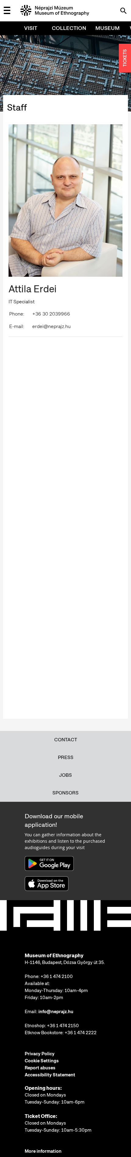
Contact (65, 739)
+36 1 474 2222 (81, 1033)
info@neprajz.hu (55, 1012)
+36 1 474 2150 (63, 1026)
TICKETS (125, 58)
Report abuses (40, 1068)
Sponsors (65, 793)
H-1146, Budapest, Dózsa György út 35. (65, 962)
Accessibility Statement (50, 1075)
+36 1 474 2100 (57, 976)
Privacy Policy (40, 1054)
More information (43, 1151)
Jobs (65, 775)
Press (65, 757)
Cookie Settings (42, 1061)
